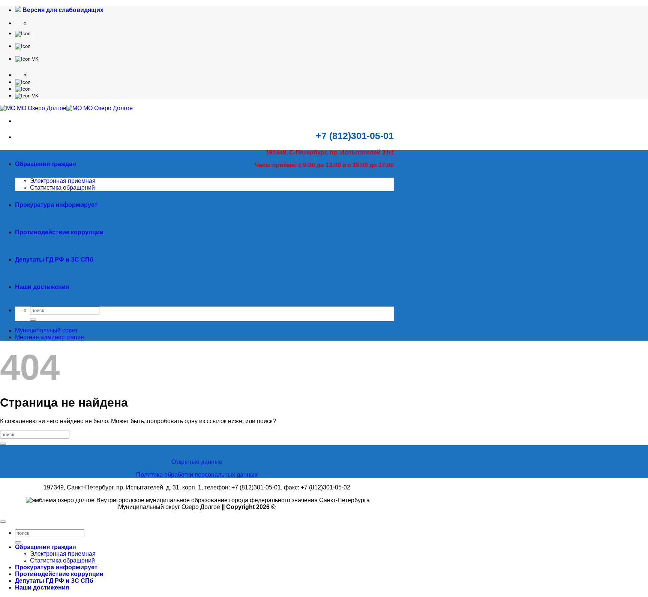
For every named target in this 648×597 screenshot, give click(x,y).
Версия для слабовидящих (62, 10)
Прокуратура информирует (56, 205)
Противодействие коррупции (59, 232)
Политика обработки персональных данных (197, 474)
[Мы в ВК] (27, 58)
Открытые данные (196, 462)
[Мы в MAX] (22, 46)
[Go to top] (3, 522)
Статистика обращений (62, 187)
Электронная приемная (63, 181)
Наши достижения (42, 287)
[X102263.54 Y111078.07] (22, 33)
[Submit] (33, 320)
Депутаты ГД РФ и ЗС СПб (54, 259)
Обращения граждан (45, 164)
